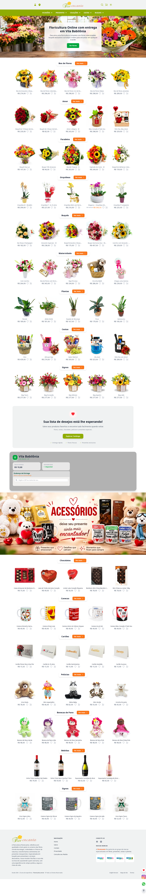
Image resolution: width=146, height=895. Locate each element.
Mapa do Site (124, 873)
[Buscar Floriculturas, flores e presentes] (102, 5)
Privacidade (58, 851)
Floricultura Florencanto (21, 845)
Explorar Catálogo (73, 436)
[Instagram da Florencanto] (101, 842)
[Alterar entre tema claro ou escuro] (111, 5)
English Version (114, 873)
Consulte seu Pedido (61, 854)
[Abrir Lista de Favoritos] (144, 870)
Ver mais (80, 63)
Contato (56, 848)
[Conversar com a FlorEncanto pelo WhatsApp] (143, 884)
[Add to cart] (30, 590)
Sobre (56, 845)
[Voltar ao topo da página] (144, 891)
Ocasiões (47, 13)
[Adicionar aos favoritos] (27, 93)
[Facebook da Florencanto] (97, 842)
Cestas (88, 13)
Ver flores (73, 45)
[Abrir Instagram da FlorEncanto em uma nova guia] (143, 877)
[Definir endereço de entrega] (40, 5)
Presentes (61, 13)
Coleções (75, 13)
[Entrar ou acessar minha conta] (35, 5)
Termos (132, 873)
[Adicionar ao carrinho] (31, 93)
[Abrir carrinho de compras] (106, 4)
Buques (99, 13)
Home (56, 842)
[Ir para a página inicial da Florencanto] (73, 5)
